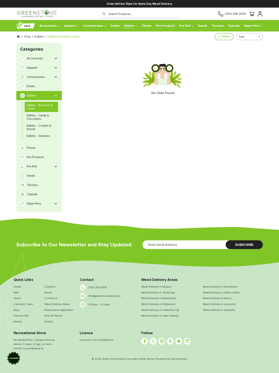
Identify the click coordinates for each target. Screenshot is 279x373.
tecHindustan (179, 358)
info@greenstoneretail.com (104, 296)
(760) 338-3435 (235, 14)
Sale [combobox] (241, 36)
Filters (226, 36)
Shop (27, 36)
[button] (14, 358)
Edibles (39, 36)
